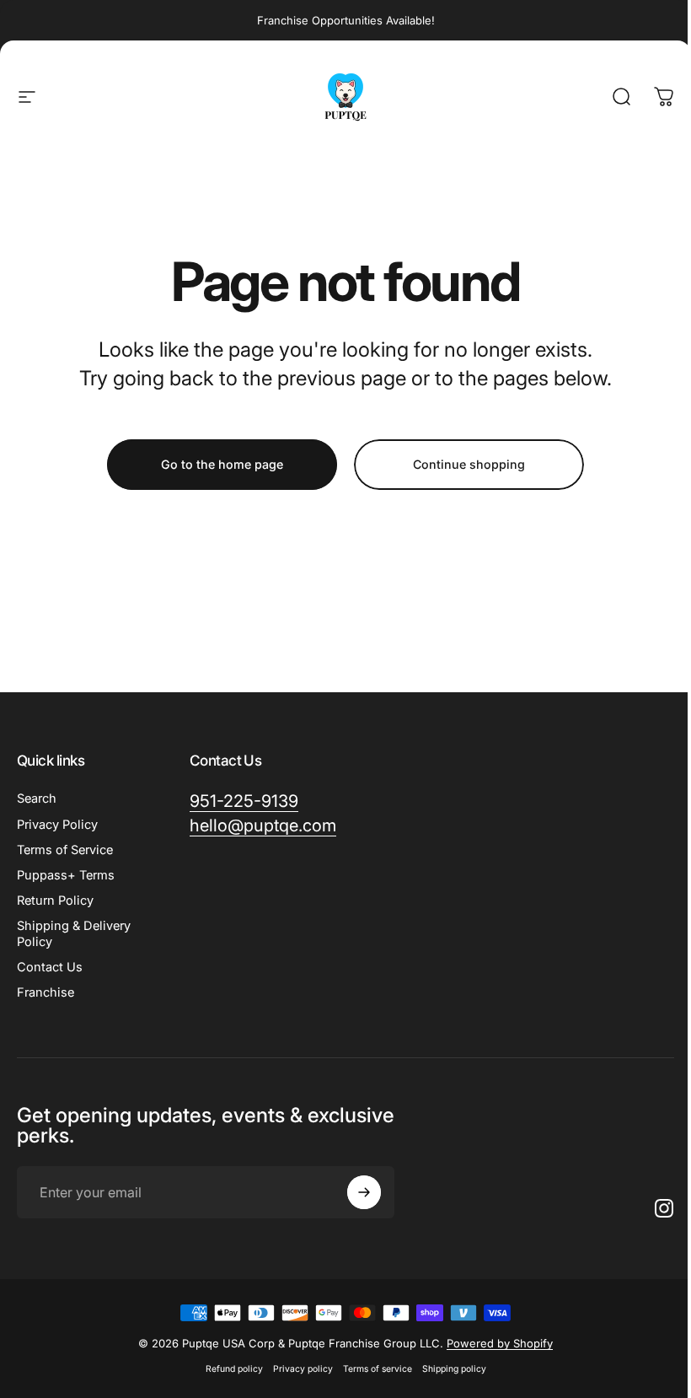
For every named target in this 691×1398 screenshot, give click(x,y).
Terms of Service (65, 850)
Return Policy (55, 900)
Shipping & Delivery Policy (74, 933)
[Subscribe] (364, 1192)
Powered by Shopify (500, 1343)
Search (36, 798)
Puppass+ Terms (66, 875)
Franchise (45, 992)
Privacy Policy (57, 824)
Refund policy (234, 1368)
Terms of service (377, 1368)
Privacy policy (303, 1368)
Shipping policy (454, 1368)
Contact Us (50, 967)
